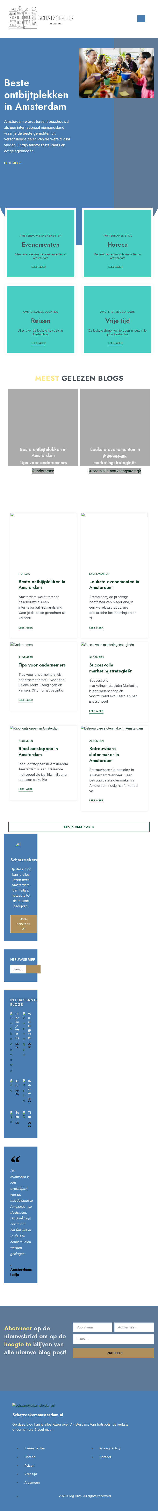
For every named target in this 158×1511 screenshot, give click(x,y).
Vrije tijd (117, 321)
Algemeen (26, 657)
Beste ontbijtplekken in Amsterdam (36, 95)
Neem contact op (23, 924)
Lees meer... (13, 163)
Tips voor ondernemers (43, 462)
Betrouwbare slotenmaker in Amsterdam (104, 754)
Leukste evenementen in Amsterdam (114, 584)
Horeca (117, 244)
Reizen (40, 321)
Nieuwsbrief (22, 960)
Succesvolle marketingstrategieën (115, 459)
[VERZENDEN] (33, 969)
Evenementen (41, 244)
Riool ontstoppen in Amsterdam (38, 751)
